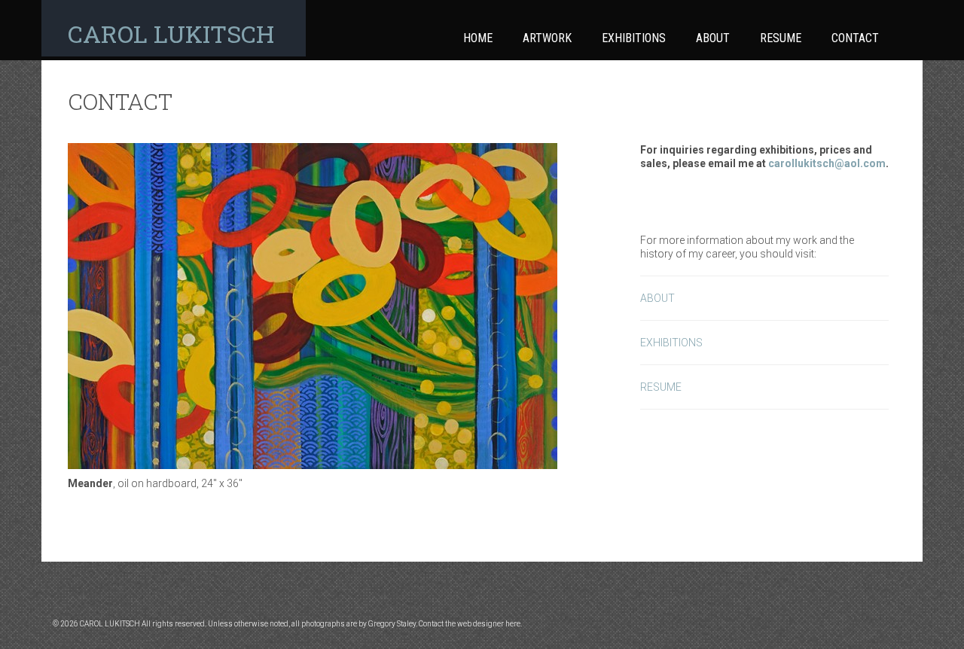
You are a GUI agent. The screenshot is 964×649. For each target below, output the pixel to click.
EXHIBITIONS (671, 343)
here (512, 624)
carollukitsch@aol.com (827, 163)
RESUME (661, 387)
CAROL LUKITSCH (171, 33)
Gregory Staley (392, 624)
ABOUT (657, 298)
